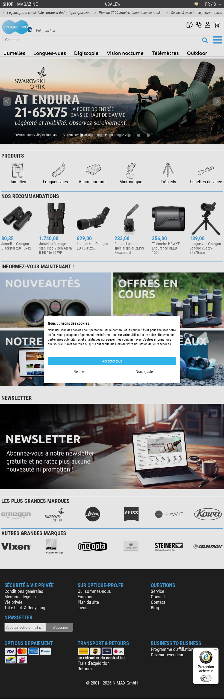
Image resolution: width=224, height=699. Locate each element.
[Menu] (215, 651)
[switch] (206, 678)
